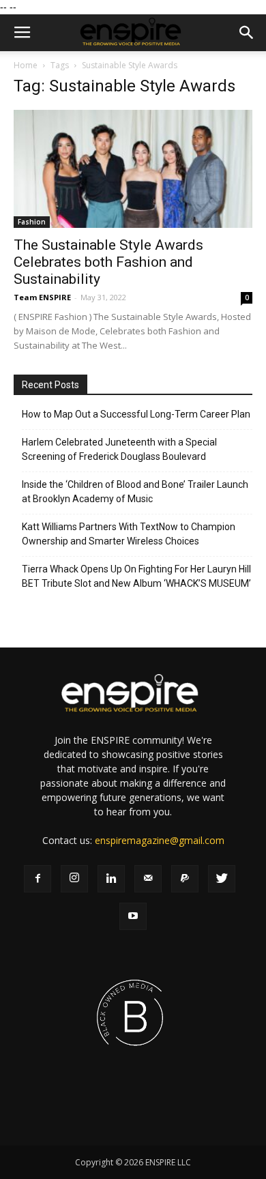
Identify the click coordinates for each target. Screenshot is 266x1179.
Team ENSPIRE (42, 297)
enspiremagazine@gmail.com (159, 840)
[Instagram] (74, 878)
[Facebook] (37, 878)
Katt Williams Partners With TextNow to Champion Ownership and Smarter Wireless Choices (128, 534)
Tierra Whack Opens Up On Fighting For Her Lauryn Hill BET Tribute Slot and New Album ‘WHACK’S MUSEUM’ (136, 576)
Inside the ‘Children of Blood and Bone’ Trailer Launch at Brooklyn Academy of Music (135, 491)
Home (26, 65)
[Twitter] (221, 878)
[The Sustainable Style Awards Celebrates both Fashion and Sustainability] (133, 169)
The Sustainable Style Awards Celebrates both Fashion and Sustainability (108, 262)
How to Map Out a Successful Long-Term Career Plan (136, 414)
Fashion (32, 222)
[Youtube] (133, 916)
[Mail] (148, 878)
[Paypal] (184, 878)
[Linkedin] (111, 878)
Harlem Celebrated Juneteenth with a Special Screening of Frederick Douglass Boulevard (119, 449)
